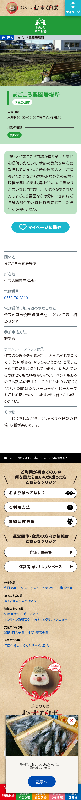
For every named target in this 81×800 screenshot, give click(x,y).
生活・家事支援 (38, 632)
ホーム (8, 458)
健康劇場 (9, 583)
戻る (10, 37)
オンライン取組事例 (17, 619)
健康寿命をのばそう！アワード (24, 613)
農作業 (14, 135)
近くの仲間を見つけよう (20, 601)
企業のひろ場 (12, 640)
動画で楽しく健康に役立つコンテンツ (29, 587)
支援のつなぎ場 (13, 627)
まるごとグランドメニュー (50, 619)
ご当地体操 (64, 587)
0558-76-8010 (16, 297)
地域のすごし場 (28, 458)
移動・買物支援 (14, 632)
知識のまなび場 (13, 609)
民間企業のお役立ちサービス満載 (26, 645)
